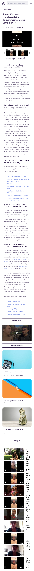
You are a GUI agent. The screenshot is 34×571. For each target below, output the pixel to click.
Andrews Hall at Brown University (16, 176)
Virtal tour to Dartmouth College (16, 314)
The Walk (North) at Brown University (17, 198)
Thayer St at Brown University (15, 201)
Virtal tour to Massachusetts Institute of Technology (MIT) (18, 308)
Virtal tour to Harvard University (16, 304)
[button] (11, 55)
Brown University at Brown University (17, 195)
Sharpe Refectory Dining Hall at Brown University (18, 187)
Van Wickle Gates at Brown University (18, 179)
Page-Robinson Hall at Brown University (15, 192)
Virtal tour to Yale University (15, 301)
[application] (17, 39)
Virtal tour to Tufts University (15, 311)
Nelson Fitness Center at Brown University (16, 183)
